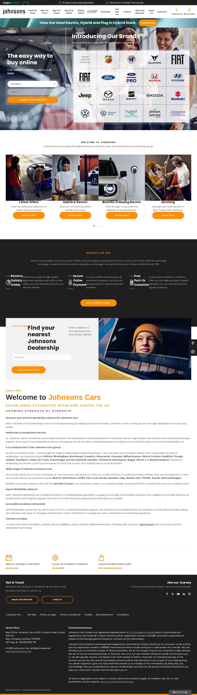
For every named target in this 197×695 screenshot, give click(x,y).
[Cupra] (154, 59)
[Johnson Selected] (154, 113)
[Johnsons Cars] (14, 12)
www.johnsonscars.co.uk (18, 651)
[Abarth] (108, 59)
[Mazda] (108, 95)
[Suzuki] (177, 95)
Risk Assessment (104, 614)
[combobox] (32, 84)
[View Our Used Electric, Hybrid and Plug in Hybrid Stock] (98, 23)
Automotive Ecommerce (37, 689)
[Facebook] (167, 594)
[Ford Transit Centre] (131, 77)
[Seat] (131, 95)
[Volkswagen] (84, 113)
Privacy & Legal (48, 614)
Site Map (31, 614)
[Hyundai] (177, 77)
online (17, 69)
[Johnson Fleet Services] (177, 113)
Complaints (123, 614)
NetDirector (12, 689)
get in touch (147, 524)
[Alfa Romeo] (131, 59)
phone (30, 69)
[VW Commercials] (108, 113)
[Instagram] (189, 594)
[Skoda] (154, 95)
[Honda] (154, 77)
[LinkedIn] (184, 594)
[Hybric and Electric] (131, 113)
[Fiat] (177, 59)
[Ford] (108, 77)
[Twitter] (172, 594)
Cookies (88, 614)
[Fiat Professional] (84, 77)
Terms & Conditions (70, 614)
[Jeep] (84, 95)
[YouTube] (178, 594)
